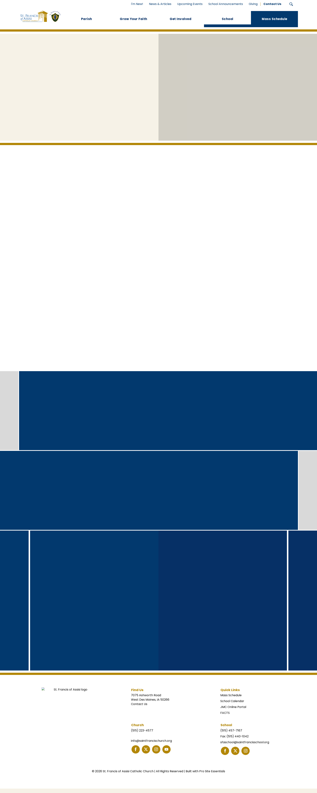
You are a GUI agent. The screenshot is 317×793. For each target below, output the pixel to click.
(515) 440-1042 (238, 736)
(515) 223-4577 (142, 730)
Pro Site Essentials (212, 771)
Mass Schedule (231, 695)
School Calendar (232, 701)
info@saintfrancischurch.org (151, 741)
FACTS (225, 713)
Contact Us (139, 704)
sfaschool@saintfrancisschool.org (244, 742)
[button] (291, 4)
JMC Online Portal (233, 707)
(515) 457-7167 (231, 730)
